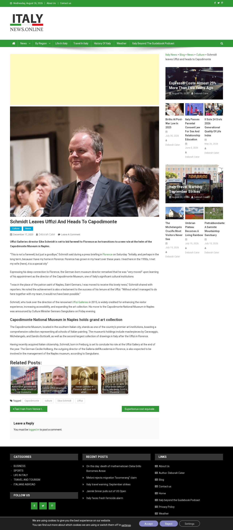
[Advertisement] (84, 79)
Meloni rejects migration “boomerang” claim (111, 477)
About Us (51, 3)
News (23, 43)
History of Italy (102, 43)
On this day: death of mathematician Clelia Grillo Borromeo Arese (113, 468)
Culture (15, 228)
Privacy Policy (167, 506)
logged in (34, 429)
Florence (107, 254)
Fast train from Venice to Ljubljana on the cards (31, 409)
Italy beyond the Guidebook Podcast (153, 43)
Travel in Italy (80, 43)
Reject (168, 523)
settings (126, 525)
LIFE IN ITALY (21, 475)
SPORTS (18, 470)
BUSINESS (19, 466)
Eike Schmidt (64, 400)
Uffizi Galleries (80, 302)
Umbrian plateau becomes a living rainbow (194, 229)
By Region (41, 43)
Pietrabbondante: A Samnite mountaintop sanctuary (214, 229)
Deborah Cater (47, 234)
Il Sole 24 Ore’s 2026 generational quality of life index (213, 127)
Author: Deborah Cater (172, 472)
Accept (149, 523)
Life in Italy (61, 43)
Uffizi (80, 400)
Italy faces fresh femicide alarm (104, 498)
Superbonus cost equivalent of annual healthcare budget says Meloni (142, 409)
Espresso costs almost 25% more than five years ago (192, 85)
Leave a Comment (70, 234)
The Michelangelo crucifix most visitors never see (174, 231)
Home (162, 493)
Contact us (65, 3)
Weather (122, 43)
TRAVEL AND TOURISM (27, 479)
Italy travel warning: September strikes (186, 189)
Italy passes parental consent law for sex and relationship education (192, 129)
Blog (161, 479)
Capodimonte (32, 400)
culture (48, 400)
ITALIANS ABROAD (24, 484)
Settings (189, 523)
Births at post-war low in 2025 (174, 123)
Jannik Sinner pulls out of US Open (106, 491)
